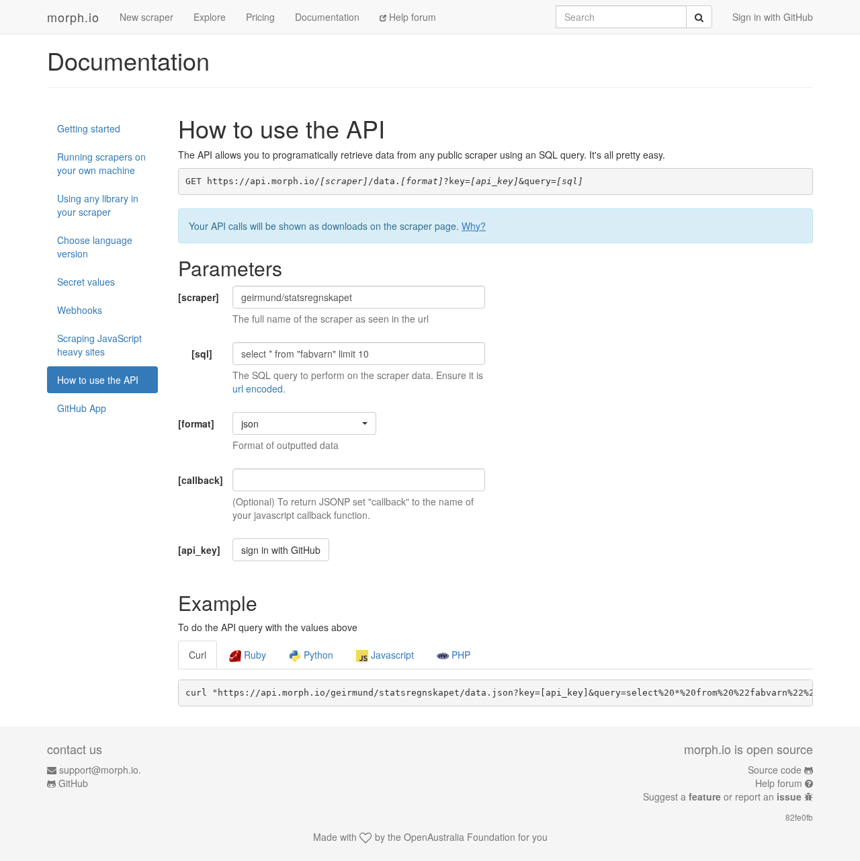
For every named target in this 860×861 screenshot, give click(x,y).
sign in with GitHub (280, 550)
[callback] (200, 480)
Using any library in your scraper (97, 205)
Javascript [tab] (391, 654)
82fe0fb (799, 817)
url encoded (257, 388)
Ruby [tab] (253, 654)
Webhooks (79, 310)
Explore (210, 17)
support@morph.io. (100, 769)
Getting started (88, 128)
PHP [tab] (459, 654)
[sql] (201, 353)
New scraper (146, 17)
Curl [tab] (197, 654)
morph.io (73, 17)
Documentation (327, 17)
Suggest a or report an (722, 796)
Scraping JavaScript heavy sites (99, 344)
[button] (304, 423)
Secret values (86, 281)
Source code (775, 769)
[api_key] (199, 550)
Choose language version (94, 246)
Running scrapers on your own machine (101, 163)
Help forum (411, 17)
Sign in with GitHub (772, 17)
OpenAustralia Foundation (459, 837)
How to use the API (97, 379)
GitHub (73, 783)
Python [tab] (317, 654)
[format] (196, 423)
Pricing (260, 17)
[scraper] (198, 297)
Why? (474, 226)
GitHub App (81, 408)
